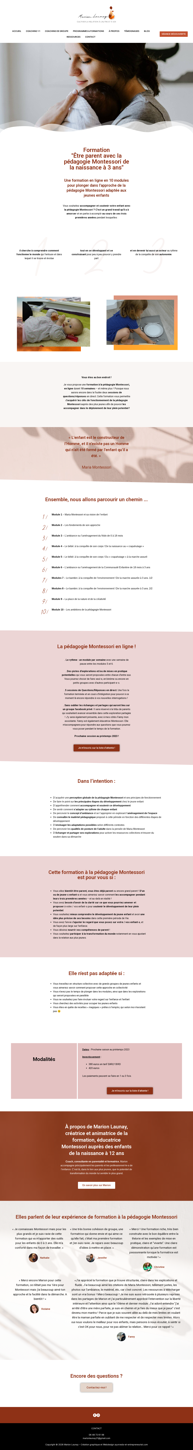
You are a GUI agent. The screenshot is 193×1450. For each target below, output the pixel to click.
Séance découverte (174, 34)
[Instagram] (98, 1415)
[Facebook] (94, 1415)
